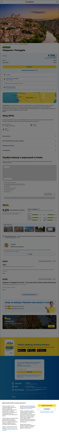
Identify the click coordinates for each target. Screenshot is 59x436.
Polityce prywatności (27, 408)
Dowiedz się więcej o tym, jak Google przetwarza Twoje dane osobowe (9, 429)
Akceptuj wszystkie (47, 406)
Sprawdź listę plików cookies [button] (46, 412)
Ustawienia (49, 409)
